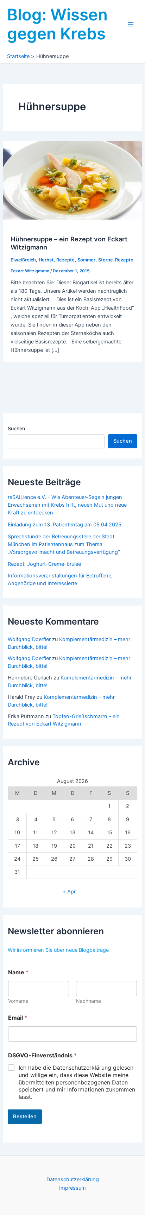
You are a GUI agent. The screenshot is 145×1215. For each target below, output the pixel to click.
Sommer (86, 259)
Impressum (72, 1188)
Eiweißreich (23, 259)
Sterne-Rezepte (115, 259)
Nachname (88, 1001)
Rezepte (65, 259)
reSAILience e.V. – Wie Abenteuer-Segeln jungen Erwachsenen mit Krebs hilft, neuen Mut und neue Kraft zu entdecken (67, 505)
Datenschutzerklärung (72, 1179)
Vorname (18, 1001)
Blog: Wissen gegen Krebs (57, 24)
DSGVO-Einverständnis (42, 1055)
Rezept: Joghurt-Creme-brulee (44, 564)
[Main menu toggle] (130, 24)
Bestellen (25, 1116)
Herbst (46, 259)
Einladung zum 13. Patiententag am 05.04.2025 (64, 524)
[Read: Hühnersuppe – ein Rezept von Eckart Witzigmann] (72, 180)
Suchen (16, 428)
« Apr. (70, 891)
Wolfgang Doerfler (29, 639)
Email (17, 1017)
